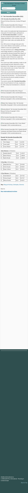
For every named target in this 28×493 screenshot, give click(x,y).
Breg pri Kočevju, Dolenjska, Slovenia (14, 184)
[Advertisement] (14, 257)
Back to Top (24, 482)
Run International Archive (9, 191)
